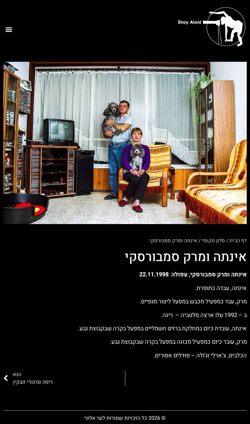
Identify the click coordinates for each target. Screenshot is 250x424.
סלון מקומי (213, 240)
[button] (8, 29)
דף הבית (238, 240)
